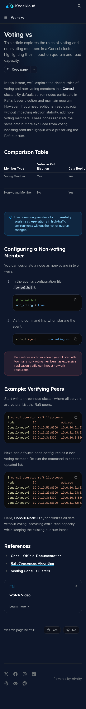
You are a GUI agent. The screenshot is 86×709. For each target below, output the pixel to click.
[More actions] (33, 69)
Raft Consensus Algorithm (32, 563)
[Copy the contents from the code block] (75, 300)
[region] (43, 183)
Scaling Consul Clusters (30, 571)
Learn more (17, 606)
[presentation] (47, 339)
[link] (43, 596)
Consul (68, 89)
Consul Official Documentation (36, 556)
